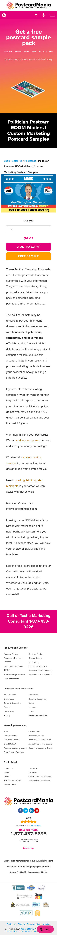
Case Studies (34, 731)
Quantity (28, 221)
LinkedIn (7, 776)
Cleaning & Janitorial (37, 699)
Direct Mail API (10, 744)
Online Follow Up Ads (37, 666)
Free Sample (28, 256)
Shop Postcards (13, 160)
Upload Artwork (10, 785)
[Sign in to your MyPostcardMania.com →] (44, 15)
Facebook (32, 768)
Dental (31, 703)
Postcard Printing (11, 654)
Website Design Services (14, 674)
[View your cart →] (36, 15)
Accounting (33, 695)
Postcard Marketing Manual (15, 748)
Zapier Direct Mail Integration (40, 744)
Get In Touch (11, 762)
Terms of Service (32, 931)
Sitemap (21, 924)
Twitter (7, 772)
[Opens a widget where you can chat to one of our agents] (45, 929)
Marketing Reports (11, 740)
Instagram (32, 772)
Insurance (32, 707)
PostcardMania (27, 929)
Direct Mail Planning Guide (39, 740)
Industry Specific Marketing (18, 688)
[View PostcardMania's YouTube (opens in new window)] (36, 811)
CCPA (20, 931)
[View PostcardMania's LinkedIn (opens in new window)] (31, 811)
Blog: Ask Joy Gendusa (14, 752)
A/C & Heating (10, 695)
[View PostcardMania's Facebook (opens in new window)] (20, 811)
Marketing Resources (15, 725)
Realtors (31, 711)
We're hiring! (28, 848)
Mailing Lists (33, 662)
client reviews (35, 825)
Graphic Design (35, 658)
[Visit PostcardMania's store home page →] (28, 6)
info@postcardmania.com (39, 781)
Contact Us (8, 768)
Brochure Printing (36, 654)
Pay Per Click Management (39, 674)
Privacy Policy (11, 931)
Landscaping (9, 711)
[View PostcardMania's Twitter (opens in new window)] (25, 811)
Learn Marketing (11, 736)
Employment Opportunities (38, 924)
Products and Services (16, 647)
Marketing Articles (36, 736)
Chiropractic (9, 699)
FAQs (6, 731)
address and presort (28, 440)
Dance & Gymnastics (12, 703)
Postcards (30, 160)
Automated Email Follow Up (40, 670)
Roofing (7, 715)
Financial (7, 707)
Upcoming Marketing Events (40, 748)
